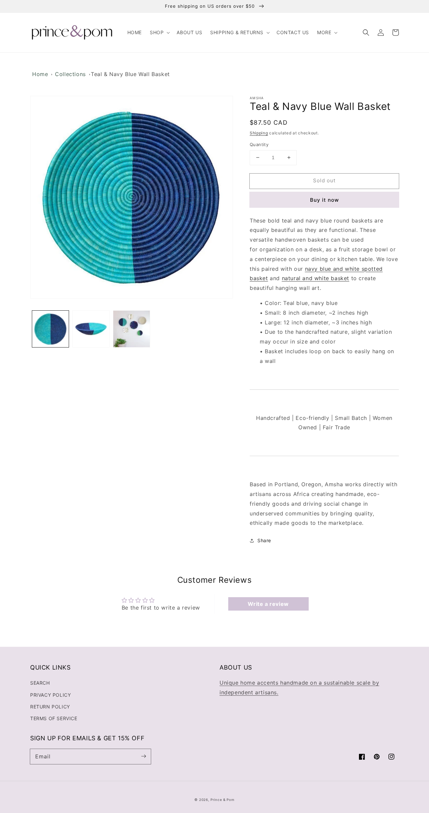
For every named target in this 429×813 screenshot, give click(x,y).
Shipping (259, 132)
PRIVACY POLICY (50, 695)
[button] (159, 32)
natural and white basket (315, 278)
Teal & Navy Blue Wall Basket (130, 74)
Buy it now (324, 200)
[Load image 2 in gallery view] (91, 329)
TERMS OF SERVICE (53, 718)
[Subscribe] (143, 756)
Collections (70, 74)
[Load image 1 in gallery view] (50, 329)
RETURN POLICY (50, 706)
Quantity (259, 144)
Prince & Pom (222, 800)
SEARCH (40, 683)
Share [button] (264, 540)
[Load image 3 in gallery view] (131, 329)
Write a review (268, 604)
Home (40, 74)
